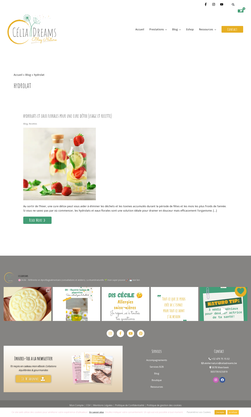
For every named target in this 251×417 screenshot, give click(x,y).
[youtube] (222, 4)
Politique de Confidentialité (129, 405)
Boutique (157, 380)
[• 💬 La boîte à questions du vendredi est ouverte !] (125, 311)
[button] (233, 4)
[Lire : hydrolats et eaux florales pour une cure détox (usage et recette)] (59, 163)
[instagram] (214, 4)
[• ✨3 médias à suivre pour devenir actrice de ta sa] (223, 311)
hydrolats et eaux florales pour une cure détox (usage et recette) (67, 116)
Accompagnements (156, 360)
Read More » (37, 220)
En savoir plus (96, 412)
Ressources (156, 386)
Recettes (33, 123)
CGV (88, 405)
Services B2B (157, 366)
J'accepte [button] (220, 412)
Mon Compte (76, 405)
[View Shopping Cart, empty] (241, 10)
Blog (25, 123)
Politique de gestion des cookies (164, 405)
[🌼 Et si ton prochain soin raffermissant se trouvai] (76, 311)
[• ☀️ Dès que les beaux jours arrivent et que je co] (27, 311)
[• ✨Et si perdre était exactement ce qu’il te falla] (174, 311)
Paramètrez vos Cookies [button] (199, 412)
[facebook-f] (206, 4)
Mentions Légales (103, 405)
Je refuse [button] (233, 412)
